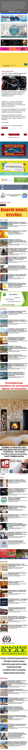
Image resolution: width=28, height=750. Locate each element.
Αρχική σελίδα (14, 134)
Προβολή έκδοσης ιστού (14, 137)
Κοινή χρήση (4, 127)
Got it (18, 11)
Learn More (11, 11)
